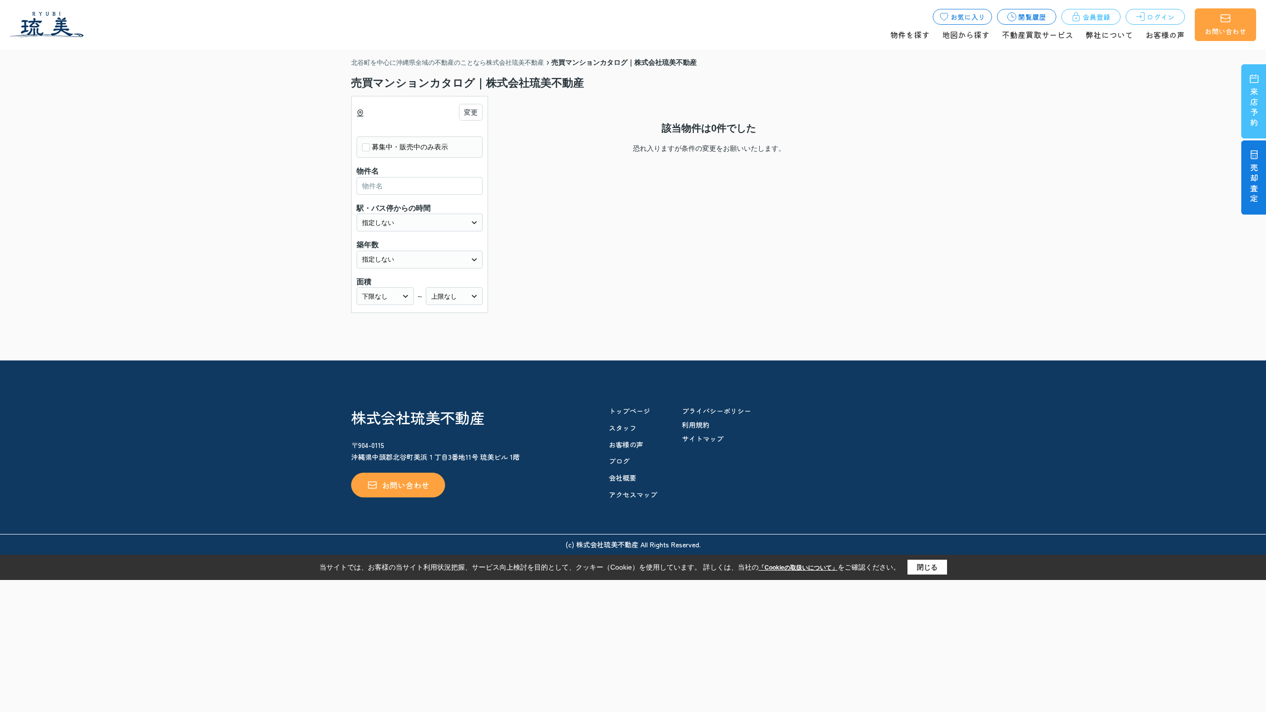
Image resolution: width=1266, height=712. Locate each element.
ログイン (1161, 17)
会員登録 (1096, 17)
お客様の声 (1165, 35)
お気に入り (967, 17)
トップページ (629, 411)
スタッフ (622, 428)
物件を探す (910, 35)
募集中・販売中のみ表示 (410, 147)
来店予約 (1254, 108)
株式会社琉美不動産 (418, 417)
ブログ (619, 461)
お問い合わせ (1225, 31)
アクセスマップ (633, 494)
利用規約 (696, 425)
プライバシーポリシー (716, 411)
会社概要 (622, 478)
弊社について (1109, 35)
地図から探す (966, 35)
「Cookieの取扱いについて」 (798, 567)
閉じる (927, 567)
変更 (471, 112)
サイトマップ (702, 439)
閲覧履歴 (1032, 17)
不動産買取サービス (1037, 35)
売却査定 (1254, 184)
